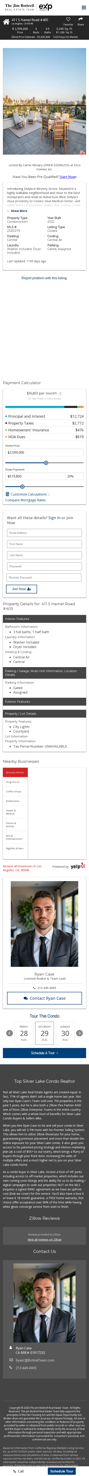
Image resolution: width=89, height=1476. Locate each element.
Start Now (67, 176)
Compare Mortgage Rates (25, 500)
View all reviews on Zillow (44, 1239)
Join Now (19, 589)
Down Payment (14, 469)
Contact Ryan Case (48, 998)
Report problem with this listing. (44, 278)
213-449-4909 (46, 988)
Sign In (54, 517)
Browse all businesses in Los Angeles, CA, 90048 (22, 868)
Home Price (12, 445)
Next (79, 1033)
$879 (80, 436)
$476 (80, 429)
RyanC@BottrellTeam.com (35, 1360)
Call (20, 1471)
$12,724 (77, 416)
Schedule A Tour (43, 1053)
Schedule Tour (61, 1471)
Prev (9, 1033)
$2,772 (78, 423)
